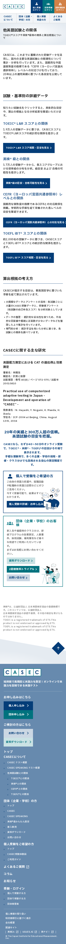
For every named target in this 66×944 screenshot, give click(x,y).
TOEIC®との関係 (20, 778)
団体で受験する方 (16, 899)
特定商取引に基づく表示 (18, 918)
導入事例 (11, 827)
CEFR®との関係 (19, 789)
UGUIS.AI (28, 932)
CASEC (11, 811)
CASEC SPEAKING (17, 816)
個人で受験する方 (16, 893)
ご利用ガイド (14, 859)
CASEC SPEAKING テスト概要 (23, 768)
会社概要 (10, 922)
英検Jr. (11, 932)
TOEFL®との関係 (20, 794)
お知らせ (10, 881)
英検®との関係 (18, 784)
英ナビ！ (45, 932)
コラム (8, 874)
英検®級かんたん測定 (18, 822)
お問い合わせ (14, 837)
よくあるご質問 (14, 867)
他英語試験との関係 (17, 773)
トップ (8, 752)
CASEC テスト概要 (17, 762)
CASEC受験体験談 (16, 854)
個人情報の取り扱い (16, 914)
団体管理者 (13, 904)
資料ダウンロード (16, 832)
